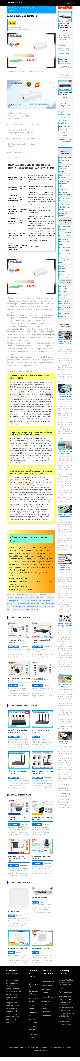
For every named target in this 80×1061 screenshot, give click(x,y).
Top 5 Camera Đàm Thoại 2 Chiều (64, 183)
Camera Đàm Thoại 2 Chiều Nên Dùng (64, 168)
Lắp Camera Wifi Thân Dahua (65, 276)
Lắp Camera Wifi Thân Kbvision (65, 249)
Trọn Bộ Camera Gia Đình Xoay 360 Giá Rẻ (17, 731)
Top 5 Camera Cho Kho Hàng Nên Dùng (64, 207)
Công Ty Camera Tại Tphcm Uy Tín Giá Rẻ (29, 598)
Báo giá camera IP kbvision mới (64, 176)
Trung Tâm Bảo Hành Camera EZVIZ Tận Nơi (65, 515)
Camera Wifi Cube (63, 261)
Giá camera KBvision (46, 991)
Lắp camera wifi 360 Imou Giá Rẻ (64, 255)
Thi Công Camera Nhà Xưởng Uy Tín (65, 685)
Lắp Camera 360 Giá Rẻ (65, 308)
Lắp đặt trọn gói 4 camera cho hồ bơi (25, 609)
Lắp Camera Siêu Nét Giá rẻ (65, 315)
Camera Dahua (47, 985)
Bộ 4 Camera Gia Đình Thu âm (28, 604)
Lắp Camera (15, 3)
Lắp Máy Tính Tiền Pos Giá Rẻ (65, 742)
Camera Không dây (33, 1021)
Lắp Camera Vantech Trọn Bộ (65, 302)
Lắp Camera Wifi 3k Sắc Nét (65, 228)
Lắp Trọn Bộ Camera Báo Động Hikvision (64, 288)
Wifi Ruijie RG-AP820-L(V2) (18, 948)
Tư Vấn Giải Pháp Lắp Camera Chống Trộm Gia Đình (65, 625)
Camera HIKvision (48, 981)
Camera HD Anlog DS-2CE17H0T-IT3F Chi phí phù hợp (17, 859)
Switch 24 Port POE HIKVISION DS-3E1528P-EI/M (65, 128)
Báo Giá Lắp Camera (63, 214)
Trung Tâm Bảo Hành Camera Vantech (65, 342)
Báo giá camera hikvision (64, 199)
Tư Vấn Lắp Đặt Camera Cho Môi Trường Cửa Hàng (65, 567)
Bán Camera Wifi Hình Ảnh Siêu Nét (65, 241)
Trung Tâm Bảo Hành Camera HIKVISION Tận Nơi (65, 453)
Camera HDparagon (45, 1009)
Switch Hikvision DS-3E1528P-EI (65, 93)
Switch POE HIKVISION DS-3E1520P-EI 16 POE (65, 61)
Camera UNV (46, 1016)
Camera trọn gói (34, 1014)
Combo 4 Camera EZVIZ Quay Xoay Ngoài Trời (42, 772)
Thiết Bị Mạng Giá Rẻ (15, 8)
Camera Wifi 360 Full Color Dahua (65, 234)
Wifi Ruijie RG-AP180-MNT (41, 948)
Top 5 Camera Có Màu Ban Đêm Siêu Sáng (64, 192)
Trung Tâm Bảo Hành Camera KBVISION (65, 395)
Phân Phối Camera (32, 1028)
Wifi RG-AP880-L (14, 911)
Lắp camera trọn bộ (33, 999)
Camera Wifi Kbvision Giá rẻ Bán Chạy (64, 268)
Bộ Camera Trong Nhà (63, 296)
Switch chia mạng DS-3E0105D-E (22, 16)
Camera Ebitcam (48, 997)
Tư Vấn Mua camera (33, 1035)
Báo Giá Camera (32, 1006)
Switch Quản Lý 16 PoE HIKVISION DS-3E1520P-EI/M (65, 25)
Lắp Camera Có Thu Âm (33, 992)
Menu (72, 3)
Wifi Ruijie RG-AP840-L (40, 898)
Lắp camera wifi (33, 985)
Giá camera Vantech (46, 1002)
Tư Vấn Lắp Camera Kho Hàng (27, 595)
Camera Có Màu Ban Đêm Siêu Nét (65, 160)
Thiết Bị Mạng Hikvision (30, 8)
